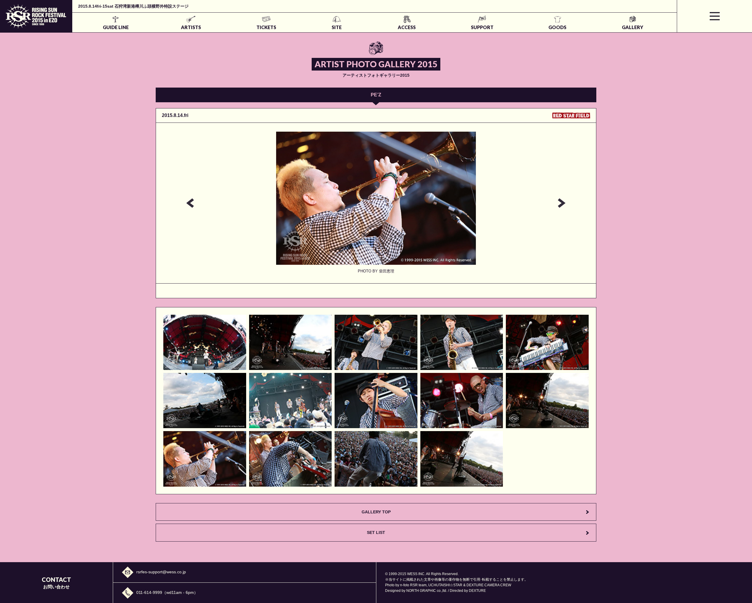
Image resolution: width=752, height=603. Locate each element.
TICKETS (266, 27)
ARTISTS (191, 27)
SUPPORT (482, 27)
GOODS (557, 27)
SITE (337, 27)
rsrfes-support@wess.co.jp (161, 572)
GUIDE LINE (116, 27)
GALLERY (632, 27)
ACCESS (407, 27)
